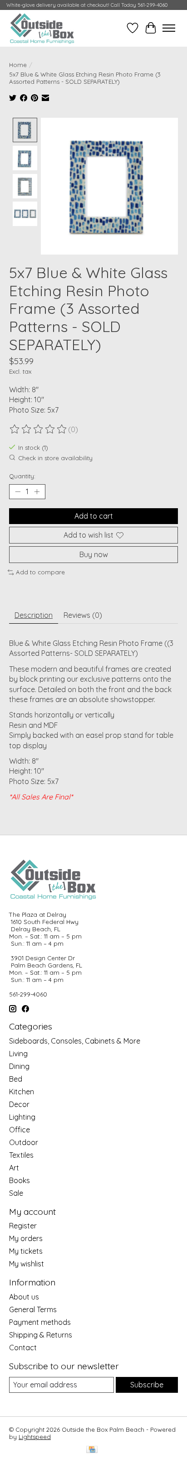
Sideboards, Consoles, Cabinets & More (74, 1040)
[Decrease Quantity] (18, 491)
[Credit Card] (92, 1450)
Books (19, 1180)
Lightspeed (35, 1436)
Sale (16, 1193)
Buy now (93, 554)
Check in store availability (55, 458)
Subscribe (146, 1384)
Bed (15, 1078)
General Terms (33, 1309)
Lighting (22, 1116)
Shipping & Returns (40, 1334)
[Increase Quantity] (37, 491)
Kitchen (21, 1091)
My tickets (26, 1251)
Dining (19, 1066)
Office (19, 1129)
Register (23, 1225)
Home (18, 64)
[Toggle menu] (169, 28)
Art (14, 1167)
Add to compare (40, 572)
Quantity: (22, 476)
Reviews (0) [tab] (83, 615)
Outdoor (23, 1142)
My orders (26, 1238)
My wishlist (26, 1263)
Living (18, 1053)
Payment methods (40, 1322)
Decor (19, 1104)
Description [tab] (34, 615)
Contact (23, 1347)
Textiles (21, 1155)
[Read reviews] (38, 429)
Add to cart (93, 515)
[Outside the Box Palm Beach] (42, 28)
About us (24, 1296)
